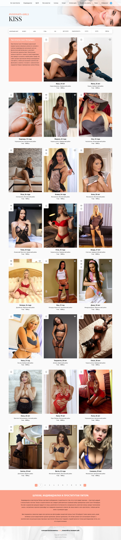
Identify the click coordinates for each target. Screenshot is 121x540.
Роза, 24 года (25, 194)
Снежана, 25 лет (95, 471)
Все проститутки (15, 3)
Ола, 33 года (95, 139)
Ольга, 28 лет (95, 361)
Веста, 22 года (60, 471)
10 (80, 485)
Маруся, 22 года (60, 139)
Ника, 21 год (25, 361)
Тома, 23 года (25, 250)
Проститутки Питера (60, 537)
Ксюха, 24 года (60, 194)
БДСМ (37, 3)
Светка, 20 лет (25, 471)
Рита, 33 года (60, 250)
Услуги (86, 31)
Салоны (56, 3)
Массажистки (46, 3)
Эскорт (64, 3)
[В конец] (85, 485)
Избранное (105, 3)
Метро (96, 31)
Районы (107, 31)
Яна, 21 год (60, 305)
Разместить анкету (85, 3)
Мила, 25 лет (95, 84)
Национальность (76, 31)
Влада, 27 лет (95, 250)
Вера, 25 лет (60, 84)
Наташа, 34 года (25, 305)
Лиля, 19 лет (60, 416)
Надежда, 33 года (25, 139)
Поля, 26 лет (95, 416)
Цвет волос (66, 31)
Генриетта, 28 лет (60, 361)
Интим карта (72, 3)
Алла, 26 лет (95, 194)
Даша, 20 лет (95, 305)
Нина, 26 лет (25, 416)
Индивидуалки (27, 3)
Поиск (96, 3)
